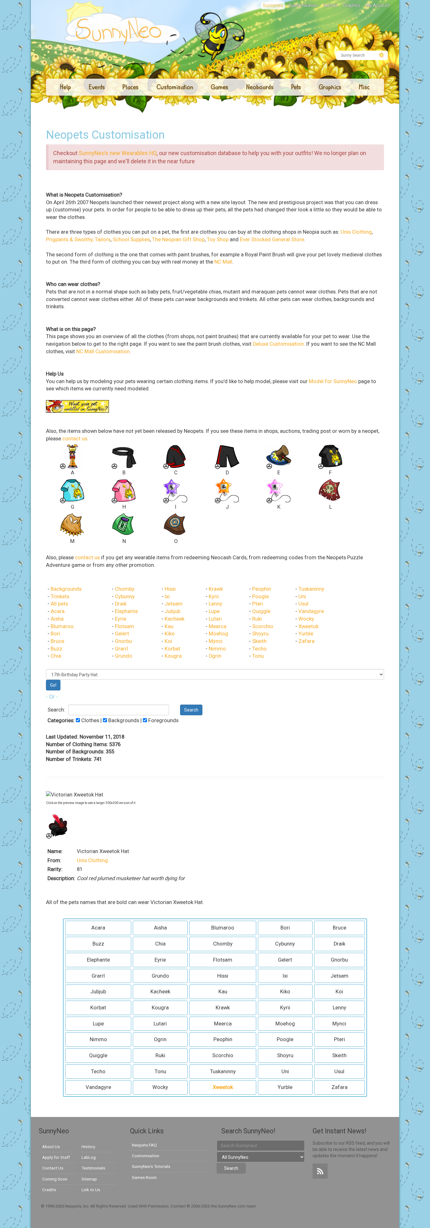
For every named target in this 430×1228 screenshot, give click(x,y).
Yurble (305, 634)
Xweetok (308, 626)
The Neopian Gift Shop (178, 240)
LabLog (89, 1157)
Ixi (167, 597)
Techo (259, 649)
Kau (169, 626)
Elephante (126, 611)
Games (330, 5)
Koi (168, 641)
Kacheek (174, 619)
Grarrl (121, 649)
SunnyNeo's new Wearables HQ (118, 153)
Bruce (57, 641)
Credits (49, 1189)
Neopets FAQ (144, 1144)
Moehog (218, 634)
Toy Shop (218, 240)
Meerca (217, 626)
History (88, 1146)
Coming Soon (54, 1178)
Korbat (172, 649)
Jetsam (174, 604)
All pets (59, 604)
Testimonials (93, 1167)
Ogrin (215, 656)
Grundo (123, 656)
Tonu (258, 656)
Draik (121, 604)
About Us (51, 1146)
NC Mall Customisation (103, 351)
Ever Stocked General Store (272, 240)
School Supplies (131, 240)
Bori (55, 634)
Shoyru (260, 634)
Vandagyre (311, 611)
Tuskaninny (311, 589)
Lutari (215, 619)
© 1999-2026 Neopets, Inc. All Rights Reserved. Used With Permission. (106, 1206)
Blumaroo (62, 626)
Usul (303, 604)
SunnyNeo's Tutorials (151, 1166)
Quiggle (261, 611)
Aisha (57, 619)
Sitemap (89, 1178)
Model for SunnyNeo (333, 381)
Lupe (214, 611)
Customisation (303, 5)
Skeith (259, 641)
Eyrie (120, 619)
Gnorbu (123, 641)
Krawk (216, 589)
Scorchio (262, 626)
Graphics (351, 5)
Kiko (170, 634)
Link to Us (91, 1189)
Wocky (306, 619)
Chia (56, 656)
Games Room (144, 1177)
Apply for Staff (56, 1157)
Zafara (306, 641)
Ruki (257, 619)
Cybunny (125, 597)
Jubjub (172, 611)
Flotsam (124, 626)
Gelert (122, 634)
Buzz (56, 649)
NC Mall (223, 262)
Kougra (173, 656)
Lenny (215, 604)
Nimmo (217, 649)
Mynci (216, 641)
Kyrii (214, 597)
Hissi (170, 589)
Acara (58, 611)
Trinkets (60, 597)
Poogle (260, 597)
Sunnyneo (273, 5)
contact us (74, 439)
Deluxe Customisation (278, 344)
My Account (378, 5)
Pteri (257, 604)
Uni (302, 597)
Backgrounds (66, 589)
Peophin (261, 589)
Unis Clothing (356, 232)
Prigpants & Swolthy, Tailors (78, 240)
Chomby (124, 589)
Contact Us (52, 1167)
